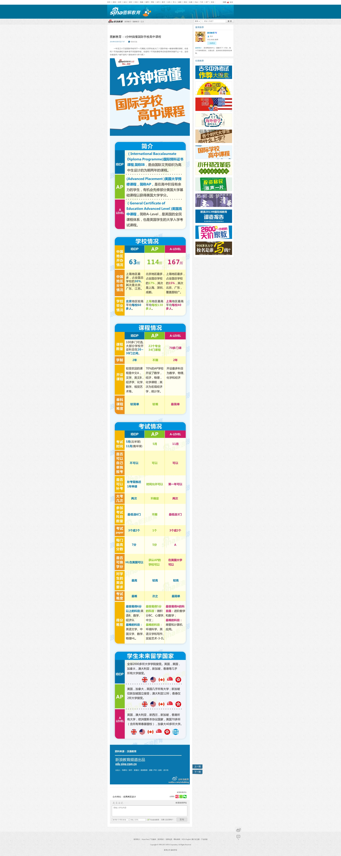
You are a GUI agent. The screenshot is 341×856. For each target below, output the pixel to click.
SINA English (186, 839)
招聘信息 (169, 839)
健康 (179, 2)
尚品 (196, 2)
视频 (141, 2)
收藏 (190, 2)
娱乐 (125, 2)
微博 (147, 2)
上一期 (197, 766)
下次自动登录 (154, 820)
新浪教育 (128, 22)
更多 (212, 2)
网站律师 (177, 839)
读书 (158, 2)
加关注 (212, 43)
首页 (108, 2)
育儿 (174, 2)
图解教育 (136, 22)
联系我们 (161, 839)
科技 (136, 2)
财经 (130, 2)
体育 (119, 2)
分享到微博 (238, 830)
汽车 (201, 2)
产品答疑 (204, 839)
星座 (185, 2)
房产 (207, 2)
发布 (181, 819)
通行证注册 (196, 839)
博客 (152, 2)
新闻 (114, 2)
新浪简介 (137, 839)
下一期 (197, 772)
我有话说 (134, 42)
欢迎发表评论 (181, 792)
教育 (163, 2)
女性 (168, 2)
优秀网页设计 (129, 797)
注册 (224, 2)
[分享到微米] (177, 796)
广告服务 (153, 839)
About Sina (145, 839)
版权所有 (174, 850)
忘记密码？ (169, 820)
